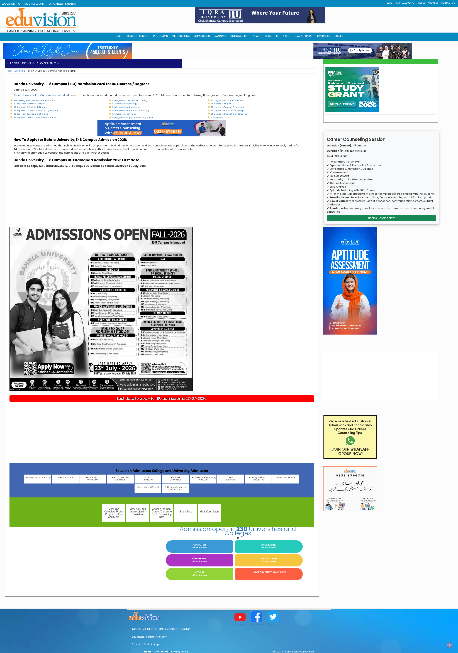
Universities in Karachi (148, 487)
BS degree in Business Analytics (30, 103)
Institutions (181, 36)
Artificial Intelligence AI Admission (175, 488)
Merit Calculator (405, 2)
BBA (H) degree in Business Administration (35, 100)
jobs (268, 36)
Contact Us (448, 2)
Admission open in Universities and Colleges (238, 531)
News (256, 36)
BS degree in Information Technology (130, 110)
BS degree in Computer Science (227, 100)
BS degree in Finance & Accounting (129, 100)
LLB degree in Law (220, 117)
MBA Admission (65, 477)
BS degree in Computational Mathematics (35, 117)
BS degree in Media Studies (126, 107)
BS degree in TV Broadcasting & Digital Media (36, 110)
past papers (304, 36)
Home (9, 71)
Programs (160, 36)
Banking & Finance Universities (258, 478)
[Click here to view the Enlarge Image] (101, 309)
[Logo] (176, 615)
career (339, 36)
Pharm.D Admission (148, 478)
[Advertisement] (161, 200)
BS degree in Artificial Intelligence (30, 107)
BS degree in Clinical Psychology (227, 110)
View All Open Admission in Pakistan (138, 511)
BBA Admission (230, 478)
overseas (323, 36)
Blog (389, 2)
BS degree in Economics (124, 113)
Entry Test (283, 36)
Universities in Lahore (285, 477)
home (117, 36)
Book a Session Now (381, 218)
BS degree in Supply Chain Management (132, 117)
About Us (433, 2)
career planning (137, 36)
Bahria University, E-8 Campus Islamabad (39, 95)
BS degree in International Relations (229, 113)
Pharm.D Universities (175, 478)
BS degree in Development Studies (31, 113)
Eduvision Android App (145, 644)
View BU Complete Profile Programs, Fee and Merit (113, 512)
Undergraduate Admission (38, 477)
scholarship (239, 36)
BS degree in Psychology (124, 103)
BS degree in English (221, 103)
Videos (421, 2)
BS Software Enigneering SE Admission (204, 478)
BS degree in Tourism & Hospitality (228, 107)
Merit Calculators (210, 511)
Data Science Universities (92, 478)
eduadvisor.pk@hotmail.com (149, 637)
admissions (202, 36)
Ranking (220, 36)
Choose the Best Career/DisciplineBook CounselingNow (162, 512)
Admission (19, 71)
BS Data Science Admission (120, 478)
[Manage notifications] (449, 645)
